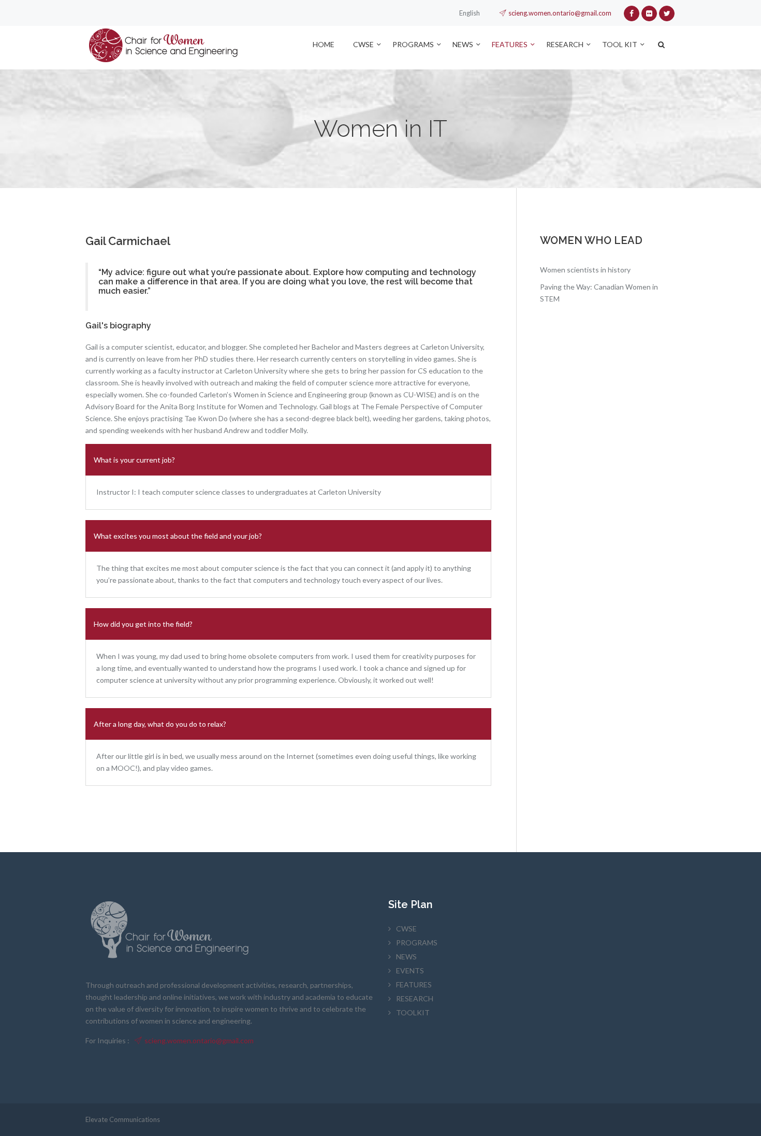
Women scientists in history (585, 269)
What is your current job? (134, 459)
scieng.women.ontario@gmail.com (559, 13)
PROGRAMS (413, 44)
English (469, 13)
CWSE (363, 44)
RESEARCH (564, 44)
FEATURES (510, 44)
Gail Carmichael (127, 241)
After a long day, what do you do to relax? (160, 724)
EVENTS (410, 970)
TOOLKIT (413, 1012)
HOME (323, 44)
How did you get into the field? (143, 624)
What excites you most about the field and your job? (178, 535)
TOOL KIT (619, 44)
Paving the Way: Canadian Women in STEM (599, 292)
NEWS (462, 44)
